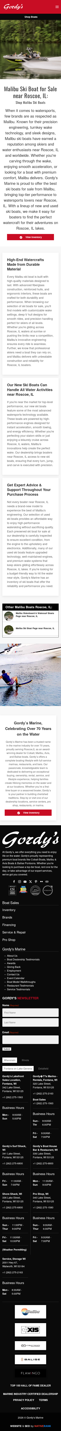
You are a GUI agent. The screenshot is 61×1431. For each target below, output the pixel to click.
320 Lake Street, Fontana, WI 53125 (43, 1085)
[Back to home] (13, 6)
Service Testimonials (18, 989)
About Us (12, 955)
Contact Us (13, 974)
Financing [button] (9, 925)
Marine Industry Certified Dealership (30, 1394)
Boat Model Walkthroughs (21, 982)
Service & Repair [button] (14, 932)
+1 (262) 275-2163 (43, 1093)
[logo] (30, 1311)
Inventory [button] (8, 910)
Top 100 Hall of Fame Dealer (30, 1385)
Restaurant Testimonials (20, 985)
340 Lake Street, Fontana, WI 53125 (43, 1199)
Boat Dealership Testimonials (23, 959)
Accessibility (30, 1408)
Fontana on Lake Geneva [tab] (18, 1068)
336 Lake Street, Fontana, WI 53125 (43, 1155)
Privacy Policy (23, 1400)
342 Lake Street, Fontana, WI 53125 (12, 1089)
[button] (57, 7)
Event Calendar (15, 978)
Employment (14, 970)
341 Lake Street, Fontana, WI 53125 (12, 1155)
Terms (43, 1400)
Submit (7, 1049)
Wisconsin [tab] (9, 1060)
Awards (11, 963)
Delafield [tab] (43, 1068)
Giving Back (13, 967)
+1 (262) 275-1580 (43, 1207)
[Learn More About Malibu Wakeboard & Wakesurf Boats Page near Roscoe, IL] (30, 616)
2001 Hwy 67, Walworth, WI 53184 (13, 1264)
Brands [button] (7, 917)
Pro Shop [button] (8, 939)
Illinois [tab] (25, 1060)
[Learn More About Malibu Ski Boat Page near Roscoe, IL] (30, 629)
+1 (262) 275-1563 (12, 1097)
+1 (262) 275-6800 (12, 1163)
